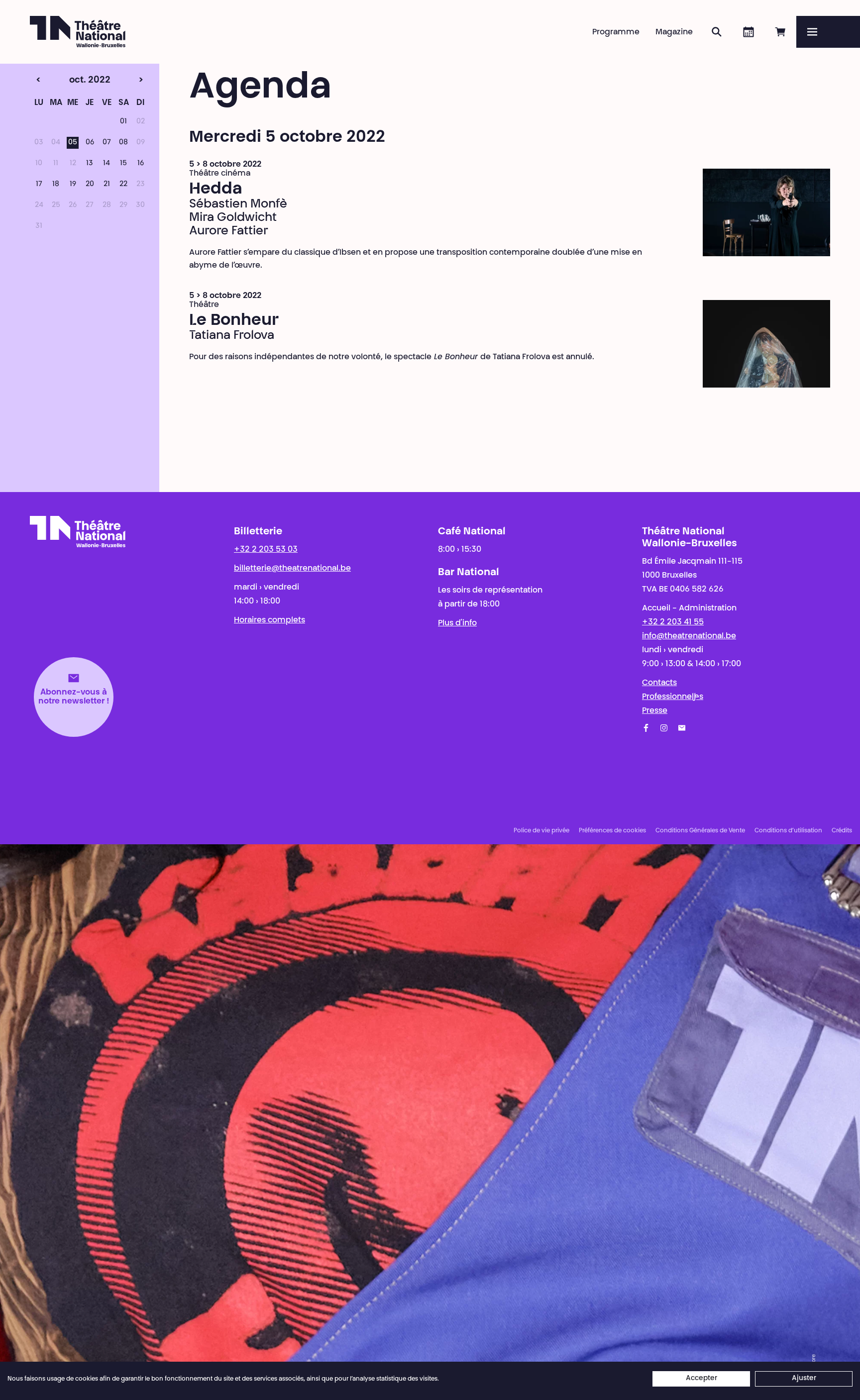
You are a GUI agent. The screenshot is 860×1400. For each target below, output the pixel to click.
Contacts (659, 683)
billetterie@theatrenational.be (292, 569)
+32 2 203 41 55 (673, 622)
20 (90, 184)
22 (123, 184)
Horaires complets (269, 620)
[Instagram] (664, 728)
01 (123, 121)
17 (39, 184)
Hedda (215, 190)
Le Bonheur (234, 321)
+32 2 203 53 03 (266, 550)
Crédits (842, 831)
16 (140, 163)
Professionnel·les (672, 697)
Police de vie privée (541, 831)
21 (107, 184)
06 (90, 142)
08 (123, 142)
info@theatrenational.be (689, 636)
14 (106, 163)
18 (55, 184)
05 (72, 142)
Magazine (674, 32)
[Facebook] (646, 728)
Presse (654, 711)
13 (89, 163)
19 (73, 184)
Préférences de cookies (612, 831)
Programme (616, 32)
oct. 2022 (72, 80)
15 (123, 163)
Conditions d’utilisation (788, 831)
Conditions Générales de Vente (700, 831)
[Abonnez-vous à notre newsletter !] (682, 728)
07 (107, 142)
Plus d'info (457, 623)
